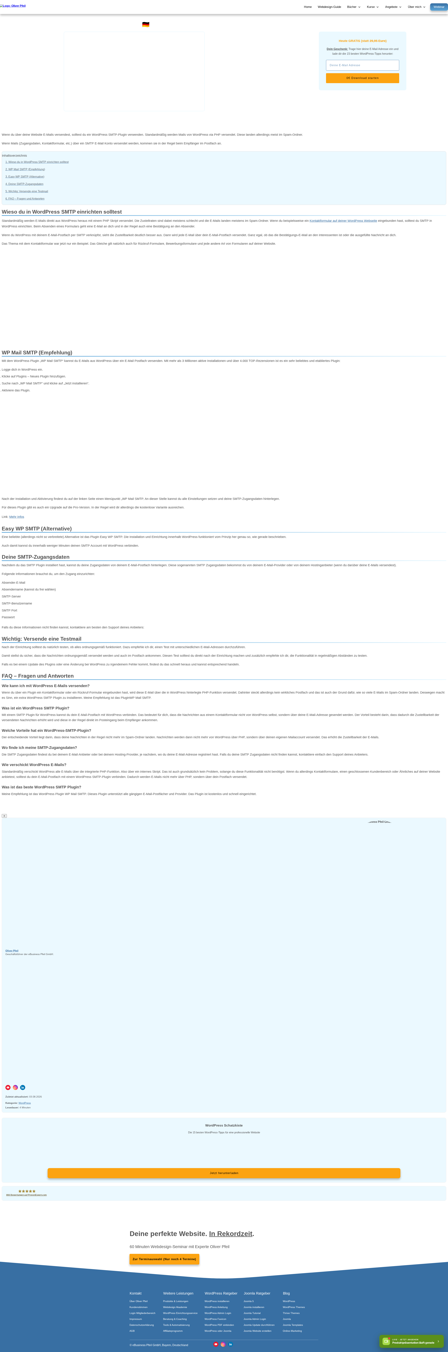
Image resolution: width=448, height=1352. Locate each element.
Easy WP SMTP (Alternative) (24, 176)
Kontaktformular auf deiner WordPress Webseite (343, 221)
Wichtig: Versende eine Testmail (26, 191)
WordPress (25, 1103)
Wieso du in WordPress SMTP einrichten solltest (37, 162)
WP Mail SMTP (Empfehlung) (25, 169)
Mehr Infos (16, 517)
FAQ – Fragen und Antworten (24, 198)
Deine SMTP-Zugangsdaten (24, 184)
